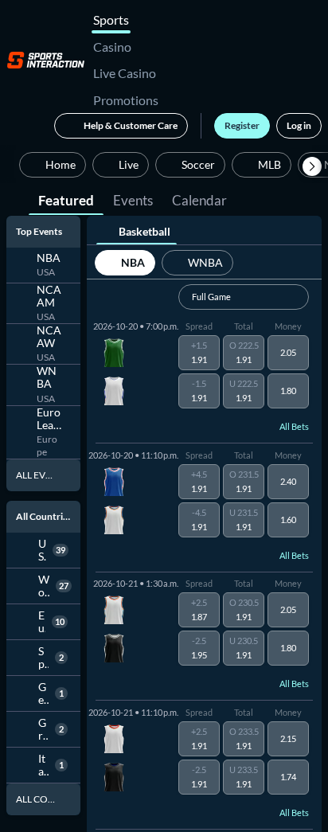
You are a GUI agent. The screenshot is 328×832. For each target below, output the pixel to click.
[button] (312, 166)
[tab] (66, 199)
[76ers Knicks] (112, 500)
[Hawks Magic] (112, 757)
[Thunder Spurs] (112, 629)
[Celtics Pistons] (112, 371)
